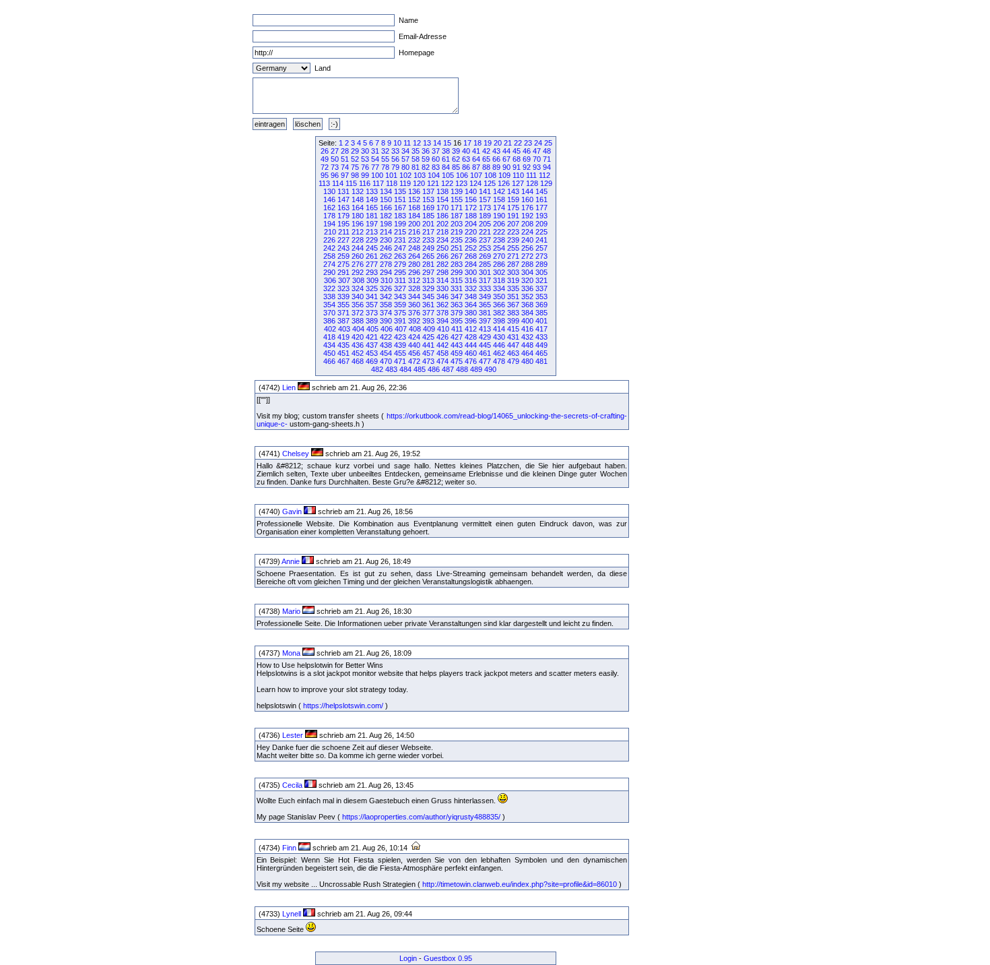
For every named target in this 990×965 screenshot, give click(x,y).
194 (329, 224)
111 (531, 175)
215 (400, 232)
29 (355, 151)
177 (541, 208)
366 (499, 305)
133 (372, 191)
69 (527, 159)
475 (457, 361)
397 (485, 321)
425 (428, 337)
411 (457, 329)
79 (395, 167)
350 (499, 296)
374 (386, 313)
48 (547, 151)
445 (485, 345)
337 (541, 288)
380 (471, 313)
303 (513, 272)
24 (538, 143)
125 (490, 183)
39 (456, 151)
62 (456, 159)
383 (513, 313)
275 (343, 264)
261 (372, 256)
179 (343, 216)
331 (457, 288)
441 (428, 345)
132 (358, 191)
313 (428, 280)
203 (457, 224)
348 (471, 296)
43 (496, 151)
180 (358, 216)
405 (372, 329)
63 (466, 159)
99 (365, 175)
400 (527, 321)
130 (329, 191)
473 (428, 361)
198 (386, 224)
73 (335, 167)
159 (513, 199)
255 (513, 248)
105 (448, 175)
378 (442, 313)
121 (433, 183)
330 (442, 288)
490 (490, 369)
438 (386, 345)
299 (457, 272)
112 (544, 175)
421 (372, 337)
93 (537, 167)
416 (527, 329)
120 (419, 183)
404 (358, 329)
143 (513, 191)
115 (351, 183)
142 (499, 191)
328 (414, 288)
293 (372, 272)
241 (541, 240)
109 (504, 175)
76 (365, 167)
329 (428, 288)
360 (414, 305)
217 (428, 232)
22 (518, 143)
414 (499, 329)
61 (446, 159)
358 (386, 305)
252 (471, 248)
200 (414, 224)
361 (428, 305)
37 (436, 151)
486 (434, 369)
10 (397, 143)
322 (329, 288)
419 (343, 337)
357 (372, 305)
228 (358, 240)
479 (513, 361)
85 (456, 167)
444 (471, 345)
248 (414, 248)
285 (485, 264)
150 (386, 199)
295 (400, 272)
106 (462, 175)
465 (541, 353)
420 (358, 337)
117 (378, 183)
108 (490, 175)
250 (442, 248)
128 (532, 183)
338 (329, 296)
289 (541, 264)
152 (414, 199)
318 (499, 280)
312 (414, 280)
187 (457, 216)
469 (372, 361)
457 (428, 353)
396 (471, 321)
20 (498, 143)
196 (358, 224)
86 (466, 167)
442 (442, 345)
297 (428, 272)
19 (488, 143)
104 (434, 175)
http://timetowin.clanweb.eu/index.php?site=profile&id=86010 (519, 884)
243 (343, 248)
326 (386, 288)
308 (358, 280)
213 (372, 232)
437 (372, 345)
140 (471, 191)
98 (355, 175)
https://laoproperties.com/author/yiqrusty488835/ (421, 817)
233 (428, 240)
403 (344, 329)
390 (386, 321)
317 (485, 280)
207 (513, 224)
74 (345, 167)
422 (386, 337)
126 (504, 183)
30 (365, 151)
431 (513, 337)
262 (386, 256)
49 (325, 159)
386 (329, 321)
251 (457, 248)
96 (335, 175)
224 (527, 232)
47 (537, 151)
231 (400, 240)
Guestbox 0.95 (448, 958)
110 (518, 175)
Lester (292, 735)
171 (457, 208)
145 (541, 191)
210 (330, 232)
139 (457, 191)
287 (513, 264)
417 (541, 329)
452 (358, 353)
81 (415, 167)
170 (442, 208)
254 (499, 248)
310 (387, 280)
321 (541, 280)
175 (513, 208)
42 (486, 151)
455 (400, 353)
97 (345, 175)
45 (517, 151)
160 (527, 199)
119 (405, 183)
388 (358, 321)
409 (429, 329)
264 (414, 256)
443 (457, 345)
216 (414, 232)
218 (442, 232)
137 (428, 191)
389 (372, 321)
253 (485, 248)
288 (527, 264)
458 (442, 353)
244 (358, 248)
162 (329, 208)
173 (485, 208)
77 (375, 167)
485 (420, 369)
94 (547, 167)
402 (330, 329)
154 (442, 199)
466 (329, 361)
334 (499, 288)
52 (355, 159)
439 (400, 345)
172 (471, 208)
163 (343, 208)
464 (527, 353)
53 (365, 159)
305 (541, 272)
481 (541, 361)
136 (414, 191)
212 (358, 232)
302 (499, 272)
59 (426, 159)
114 (337, 183)
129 (546, 183)
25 (548, 143)
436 (358, 345)
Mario (291, 611)
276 (358, 264)
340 (358, 296)
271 (513, 256)
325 (372, 288)
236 (471, 240)
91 (517, 167)
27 (335, 151)
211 (344, 232)
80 (405, 167)
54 (375, 159)
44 (506, 151)
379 (457, 313)
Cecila (292, 785)
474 (442, 361)
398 (499, 321)
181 (372, 216)
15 (447, 143)
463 (513, 353)
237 (485, 240)
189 (485, 216)
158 (499, 199)
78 (385, 167)
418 (329, 337)
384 (527, 313)
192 (527, 216)
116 (364, 183)
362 (442, 305)
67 (506, 159)
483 (391, 369)
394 (442, 321)
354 (329, 305)
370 (329, 313)
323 (343, 288)
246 (386, 248)
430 (499, 337)
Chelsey (295, 453)
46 (527, 151)
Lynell (291, 914)
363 (457, 305)
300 (471, 272)
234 (442, 240)
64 (476, 159)
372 (358, 313)
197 (372, 224)
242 (329, 248)
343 (400, 296)
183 (400, 216)
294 (386, 272)
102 (405, 175)
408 (415, 329)
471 (400, 361)
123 (461, 183)
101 (391, 175)
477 (485, 361)
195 (343, 224)
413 (485, 329)
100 (377, 175)
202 (442, 224)
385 (541, 313)
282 (442, 264)
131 (343, 191)
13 (427, 143)
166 (386, 208)
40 (466, 151)
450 (329, 353)
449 (541, 345)
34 (405, 151)
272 (527, 256)
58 (415, 159)
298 (442, 272)
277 (372, 264)
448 (527, 345)
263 (400, 256)
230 (386, 240)
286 (499, 264)
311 (400, 280)
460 (471, 353)
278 (386, 264)
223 (513, 232)
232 (414, 240)
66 (496, 159)
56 (395, 159)
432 (527, 337)
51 (345, 159)
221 (485, 232)
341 (372, 296)
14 (437, 143)
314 (442, 280)
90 (506, 167)
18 (477, 143)
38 (446, 151)
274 (329, 264)
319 (513, 280)
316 (471, 280)
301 (485, 272)
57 (405, 159)
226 (329, 240)
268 (471, 256)
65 (486, 159)
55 (385, 159)
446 (499, 345)
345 (428, 296)
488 (462, 369)
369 (541, 305)
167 (400, 208)
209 (541, 224)
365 (485, 305)
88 (486, 167)
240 (527, 240)
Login (408, 958)
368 (527, 305)
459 (457, 353)
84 (446, 167)
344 (414, 296)
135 (400, 191)
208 (527, 224)
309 (372, 280)
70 (537, 159)
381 (485, 313)
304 (527, 272)
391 (400, 321)
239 (513, 240)
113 (324, 183)
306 (330, 280)
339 (343, 296)
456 (414, 353)
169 (428, 208)
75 (355, 167)
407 (401, 329)
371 (343, 313)
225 (541, 232)
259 (343, 256)
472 (414, 361)
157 (485, 199)
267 (457, 256)
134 (386, 191)
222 (499, 232)
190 (499, 216)
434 (329, 345)
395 (457, 321)
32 (385, 151)
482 (377, 369)
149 (372, 199)
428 (471, 337)
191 (513, 216)
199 (400, 224)
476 (471, 361)
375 (400, 313)
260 (358, 256)
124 (475, 183)
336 (527, 288)
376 (414, 313)
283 (457, 264)
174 (499, 208)
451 (343, 353)
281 (428, 264)
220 (471, 232)
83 (436, 167)
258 (329, 256)
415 (513, 329)
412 (471, 329)
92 (527, 167)
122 (447, 183)
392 (414, 321)
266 (442, 256)
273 (541, 256)
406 (387, 329)
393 (428, 321)
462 (499, 353)
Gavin (292, 511)
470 (386, 361)
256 (527, 248)
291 (343, 272)
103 (420, 175)
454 (386, 353)
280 (414, 264)
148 (358, 199)
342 (386, 296)
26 (325, 151)
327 (400, 288)
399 (513, 321)
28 (345, 151)
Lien (289, 387)
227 (343, 240)
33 (395, 151)
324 (358, 288)
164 (358, 208)
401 (541, 321)
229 (372, 240)
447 (513, 345)
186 (442, 216)
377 (428, 313)
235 (457, 240)
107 (476, 175)
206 (499, 224)
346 (442, 296)
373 (372, 313)
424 (414, 337)
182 (386, 216)
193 (541, 216)
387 (343, 321)
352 (527, 296)
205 (485, 224)
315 (457, 280)
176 (527, 208)
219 (457, 232)
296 (414, 272)
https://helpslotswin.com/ (343, 706)
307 (344, 280)
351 (513, 296)
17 (467, 143)
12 (417, 143)
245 (372, 248)
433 (541, 337)
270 (499, 256)
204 (471, 224)
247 (400, 248)
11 (407, 143)
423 (400, 337)
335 (513, 288)
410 (443, 329)
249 (428, 248)
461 (485, 353)
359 (400, 305)
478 (499, 361)
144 (527, 191)
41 (476, 151)
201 (428, 224)
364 (471, 305)
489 (476, 369)
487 (448, 369)
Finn (289, 848)
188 (471, 216)
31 (375, 151)
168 (414, 208)
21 (508, 143)
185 (428, 216)
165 (372, 208)
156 (471, 199)
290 (329, 272)
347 (457, 296)
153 (428, 199)
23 (528, 143)
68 (517, 159)
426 (442, 337)
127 (518, 183)
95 (325, 175)
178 (329, 216)
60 (436, 159)
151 (400, 199)
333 (485, 288)
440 (414, 345)
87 (476, 167)
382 (499, 313)
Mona (291, 653)
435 (343, 345)
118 (391, 183)
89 (496, 167)
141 (485, 191)
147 (343, 199)
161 (541, 199)
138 (442, 191)
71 (547, 159)
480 (527, 361)
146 (329, 199)
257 (541, 248)
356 (358, 305)
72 (325, 167)
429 (485, 337)
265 (428, 256)
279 (400, 264)
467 (343, 361)
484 (405, 369)
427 (457, 337)
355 (343, 305)
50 (335, 159)
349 (485, 296)
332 (471, 288)
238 (499, 240)
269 (485, 256)
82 (426, 167)
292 (358, 272)
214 (386, 232)
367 (513, 305)
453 (372, 353)
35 (415, 151)
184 (414, 216)
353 (541, 296)
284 (471, 264)
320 (527, 280)
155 (457, 199)
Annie (291, 561)
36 (426, 151)
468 (358, 361)
